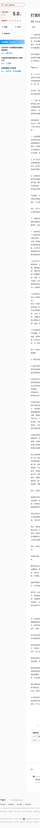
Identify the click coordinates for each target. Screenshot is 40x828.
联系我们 (11, 804)
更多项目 (12, 42)
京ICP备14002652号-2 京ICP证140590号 (11, 819)
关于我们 (3, 804)
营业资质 (28, 804)
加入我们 (19, 804)
